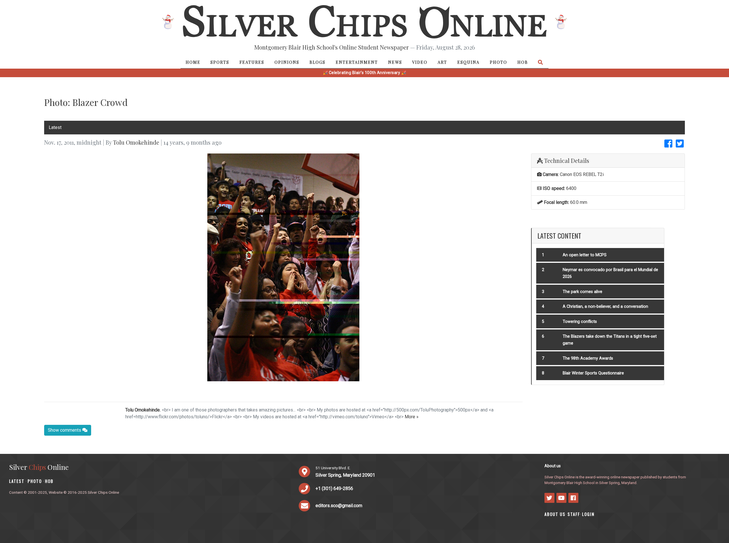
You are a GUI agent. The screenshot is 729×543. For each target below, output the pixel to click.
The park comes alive (582, 291)
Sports (219, 62)
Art (442, 62)
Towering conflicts (580, 321)
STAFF (574, 514)
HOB (522, 62)
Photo (498, 62)
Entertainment (357, 62)
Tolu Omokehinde (136, 142)
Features (251, 62)
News (395, 62)
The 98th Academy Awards (588, 358)
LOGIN (588, 514)
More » (412, 416)
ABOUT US (555, 514)
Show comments (65, 430)
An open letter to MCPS (585, 255)
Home (193, 62)
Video (419, 62)
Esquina (468, 62)
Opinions (287, 62)
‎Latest (55, 127)
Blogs (317, 62)
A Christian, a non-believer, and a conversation (605, 306)
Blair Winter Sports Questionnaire (593, 373)
